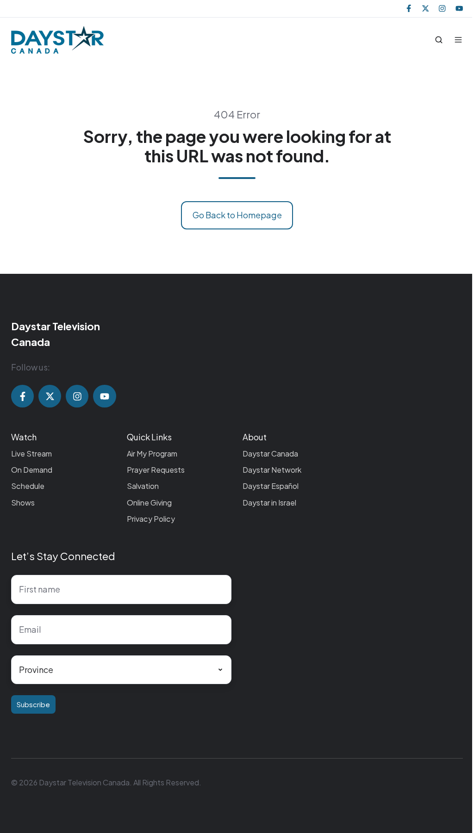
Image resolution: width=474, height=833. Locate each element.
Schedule (27, 486)
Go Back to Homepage (237, 215)
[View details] (408, 8)
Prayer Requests (156, 470)
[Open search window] (438, 39)
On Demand (31, 470)
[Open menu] (458, 39)
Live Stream (31, 453)
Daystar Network (272, 470)
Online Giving (149, 502)
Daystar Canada (270, 453)
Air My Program (152, 453)
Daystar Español (271, 486)
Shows (23, 502)
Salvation (143, 486)
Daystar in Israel (269, 502)
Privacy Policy (151, 519)
